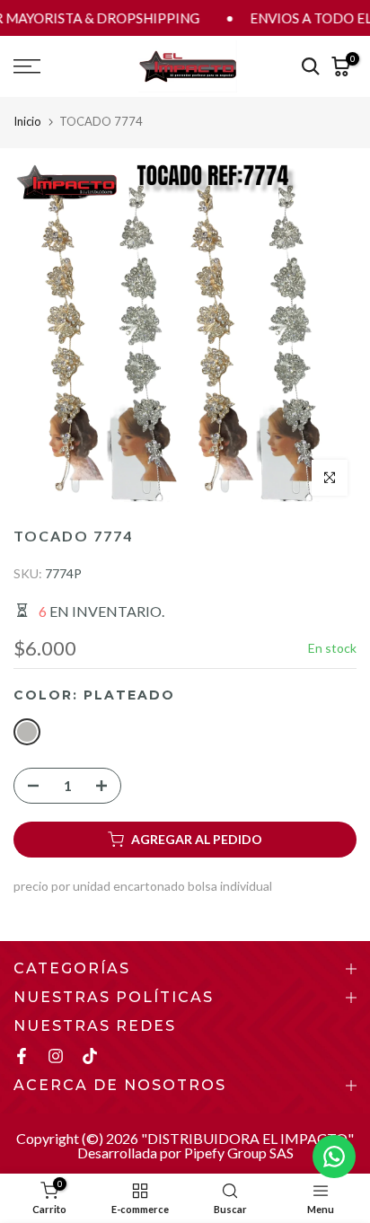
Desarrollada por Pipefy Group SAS (185, 1152)
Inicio (27, 121)
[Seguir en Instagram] (56, 1056)
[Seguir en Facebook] (21, 1056)
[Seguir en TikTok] (90, 1056)
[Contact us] (334, 1156)
